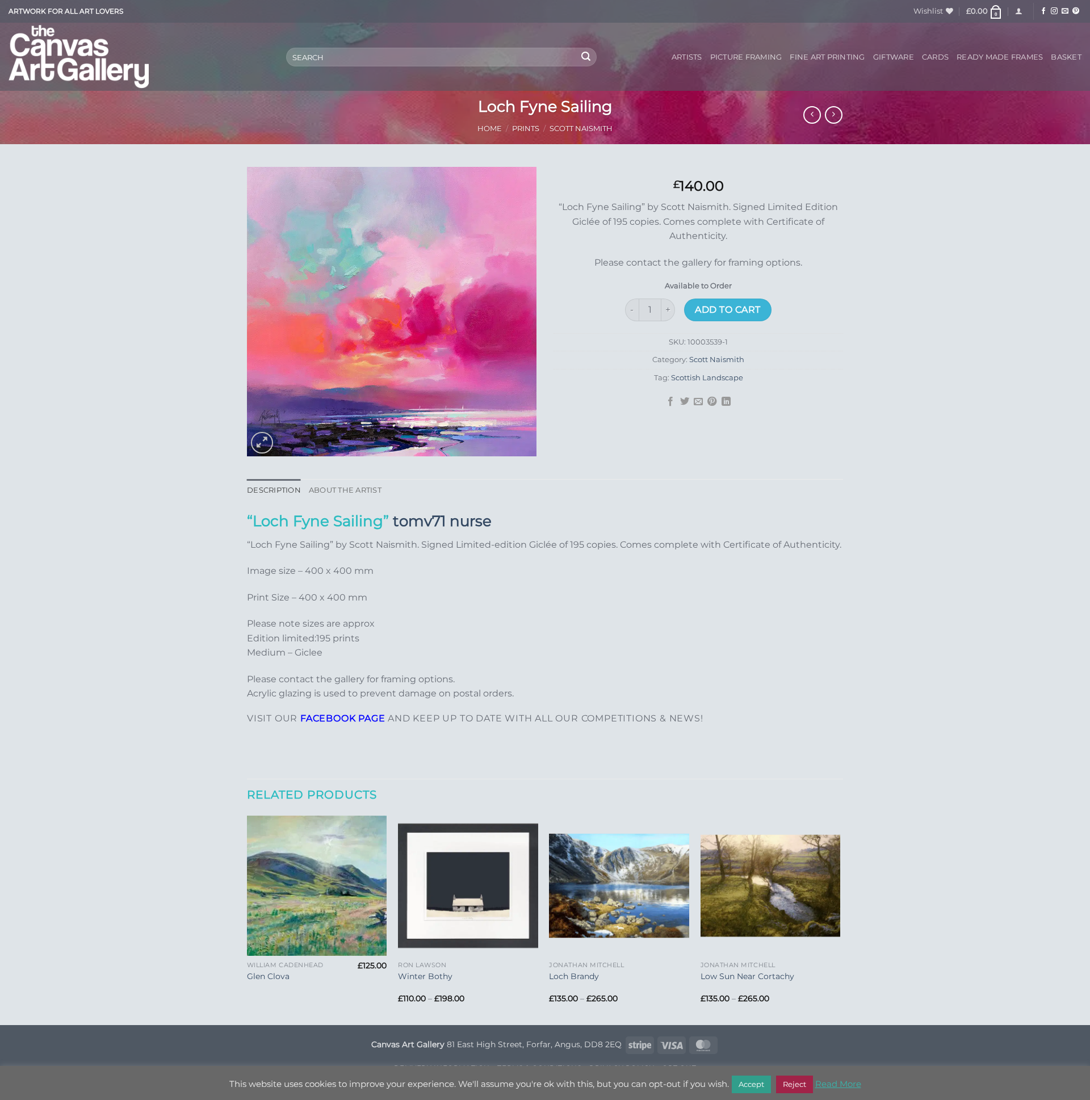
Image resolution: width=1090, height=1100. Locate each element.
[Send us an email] (1065, 11)
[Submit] (586, 57)
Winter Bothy (425, 976)
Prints (525, 128)
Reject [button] (794, 1084)
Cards (935, 57)
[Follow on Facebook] (1043, 11)
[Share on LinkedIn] (726, 402)
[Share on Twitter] (684, 402)
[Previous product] (833, 115)
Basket (1066, 57)
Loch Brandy (574, 976)
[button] (984, 11)
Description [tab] (274, 490)
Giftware (893, 57)
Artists (687, 57)
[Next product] (812, 115)
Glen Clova (268, 976)
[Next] (839, 919)
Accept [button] (751, 1084)
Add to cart (727, 309)
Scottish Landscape (707, 377)
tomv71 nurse (442, 521)
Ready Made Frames (1000, 57)
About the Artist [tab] (345, 490)
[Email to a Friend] (698, 402)
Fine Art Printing (827, 57)
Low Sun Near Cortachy (747, 976)
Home (489, 128)
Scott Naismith (581, 128)
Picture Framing (746, 57)
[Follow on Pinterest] (1075, 11)
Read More (838, 1083)
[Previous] (247, 919)
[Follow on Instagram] (1054, 11)
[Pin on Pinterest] (711, 402)
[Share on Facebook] (670, 402)
